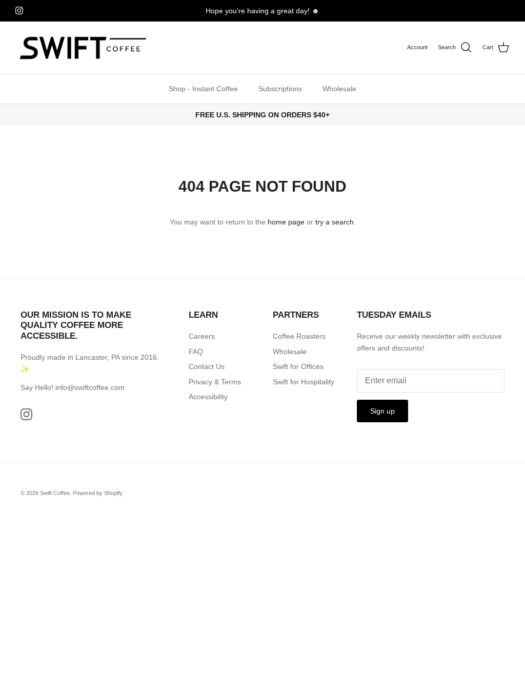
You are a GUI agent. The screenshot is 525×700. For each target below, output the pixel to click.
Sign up (382, 411)
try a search (334, 222)
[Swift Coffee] (83, 48)
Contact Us (207, 366)
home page (286, 222)
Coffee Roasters (299, 336)
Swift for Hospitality (303, 382)
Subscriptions (280, 89)
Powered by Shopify (98, 493)
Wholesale (339, 89)
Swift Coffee (55, 493)
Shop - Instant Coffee (203, 89)
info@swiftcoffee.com (90, 387)
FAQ (196, 351)
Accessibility (208, 397)
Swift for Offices (298, 366)
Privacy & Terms (215, 382)
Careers (202, 336)
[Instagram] (19, 10)
